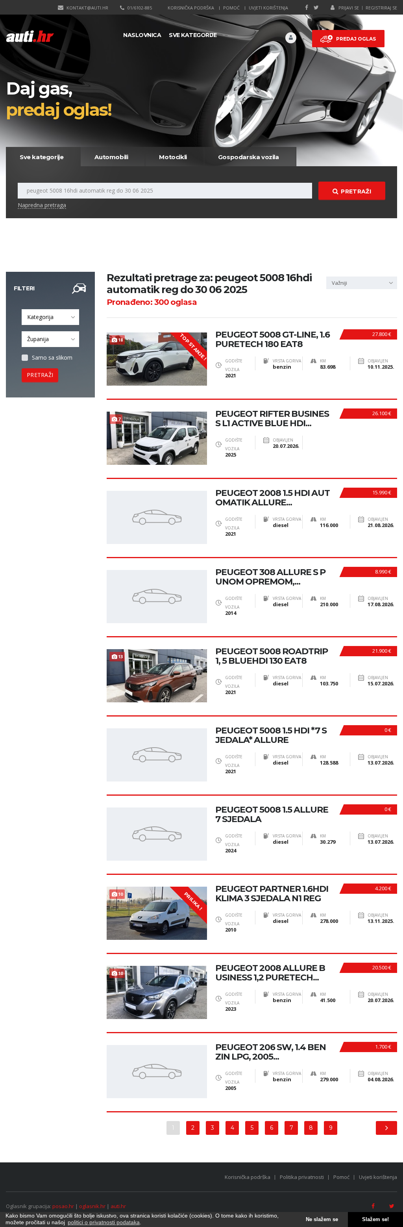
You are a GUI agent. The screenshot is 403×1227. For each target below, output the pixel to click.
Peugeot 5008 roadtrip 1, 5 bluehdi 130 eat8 (271, 656)
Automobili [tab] (111, 157)
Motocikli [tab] (173, 157)
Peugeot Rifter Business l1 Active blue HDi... (272, 418)
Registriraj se (381, 8)
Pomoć (231, 8)
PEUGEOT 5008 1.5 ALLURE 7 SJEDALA (271, 814)
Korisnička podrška (191, 8)
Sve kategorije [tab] (41, 157)
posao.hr (63, 1206)
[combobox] (50, 317)
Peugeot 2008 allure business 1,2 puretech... (270, 972)
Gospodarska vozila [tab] (248, 157)
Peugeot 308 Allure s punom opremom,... (270, 577)
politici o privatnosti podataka (104, 1222)
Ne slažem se (322, 1219)
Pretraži (356, 191)
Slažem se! (375, 1219)
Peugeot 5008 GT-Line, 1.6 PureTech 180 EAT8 (272, 339)
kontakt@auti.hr (87, 8)
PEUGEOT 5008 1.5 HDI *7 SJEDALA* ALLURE (271, 735)
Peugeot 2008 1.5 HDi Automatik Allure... (272, 497)
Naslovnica (142, 35)
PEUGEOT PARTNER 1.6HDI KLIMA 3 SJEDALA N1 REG (271, 893)
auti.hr (118, 1206)
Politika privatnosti (302, 1177)
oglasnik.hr (92, 1206)
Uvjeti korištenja (268, 8)
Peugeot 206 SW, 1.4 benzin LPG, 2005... (270, 1052)
